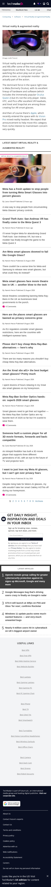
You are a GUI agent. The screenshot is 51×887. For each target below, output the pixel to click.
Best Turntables (25, 730)
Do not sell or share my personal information (21, 868)
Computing (6, 17)
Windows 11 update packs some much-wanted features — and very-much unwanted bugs (26, 616)
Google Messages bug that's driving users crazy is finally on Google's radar (26, 594)
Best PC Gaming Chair (25, 693)
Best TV (26, 709)
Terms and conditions (12, 830)
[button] (48, 3)
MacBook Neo (22, 10)
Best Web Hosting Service (25, 661)
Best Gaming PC (25, 688)
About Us (7, 814)
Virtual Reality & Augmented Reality (37, 17)
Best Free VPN (25, 655)
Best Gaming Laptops (25, 682)
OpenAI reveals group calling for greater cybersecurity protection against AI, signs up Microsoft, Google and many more (26, 580)
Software (17, 17)
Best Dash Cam (25, 763)
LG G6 (37, 10)
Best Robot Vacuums (25, 774)
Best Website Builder (25, 666)
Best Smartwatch (26, 720)
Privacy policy (8, 835)
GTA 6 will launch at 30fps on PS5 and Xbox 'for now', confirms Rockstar (25, 604)
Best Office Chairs (25, 747)
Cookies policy (9, 841)
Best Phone (25, 704)
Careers (6, 863)
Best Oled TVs (25, 715)
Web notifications (10, 852)
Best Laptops (25, 677)
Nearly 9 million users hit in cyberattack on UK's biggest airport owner (26, 629)
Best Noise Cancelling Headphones (25, 736)
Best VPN (25, 650)
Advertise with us (10, 846)
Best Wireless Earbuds (25, 741)
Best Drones (26, 768)
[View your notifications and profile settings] (34, 3)
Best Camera (25, 757)
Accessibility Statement (12, 857)
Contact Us (7, 824)
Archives (39, 501)
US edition (21, 879)
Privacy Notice (16, 548)
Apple (34, 112)
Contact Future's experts (13, 819)
